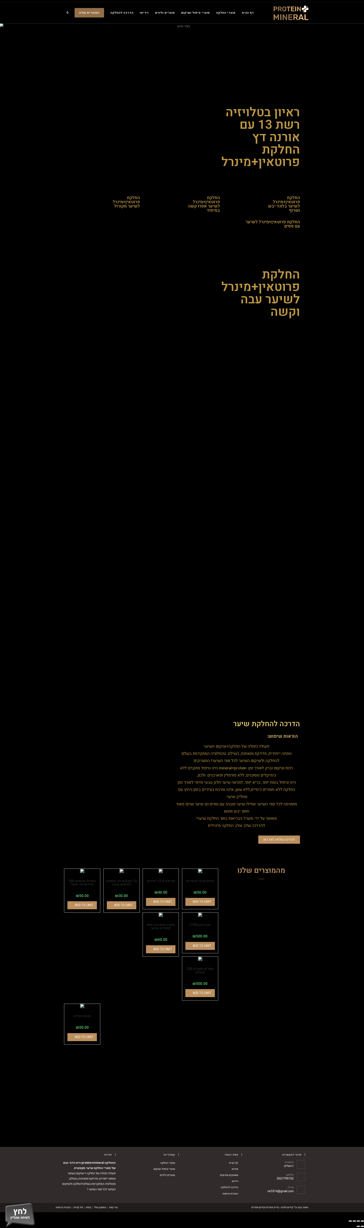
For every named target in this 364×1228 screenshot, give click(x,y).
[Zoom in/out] (350, 1221)
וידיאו (235, 1181)
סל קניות (78, 1207)
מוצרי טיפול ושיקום (164, 1169)
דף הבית (233, 1163)
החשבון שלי (100, 1207)
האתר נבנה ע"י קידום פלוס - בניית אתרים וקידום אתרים (280, 1207)
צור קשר (113, 1207)
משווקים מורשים (229, 1175)
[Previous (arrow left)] (362, 1226)
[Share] (358, 1221)
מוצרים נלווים (167, 1175)
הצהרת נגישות (230, 1194)
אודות (235, 1169)
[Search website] (56, 12)
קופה (88, 1207)
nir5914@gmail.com (281, 1191)
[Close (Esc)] (362, 1221)
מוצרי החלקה (167, 1163)
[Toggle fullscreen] (354, 1221)
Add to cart (84, 905)
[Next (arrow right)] (358, 1226)
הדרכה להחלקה (229, 1187)
